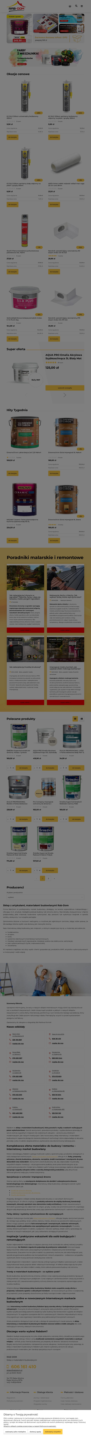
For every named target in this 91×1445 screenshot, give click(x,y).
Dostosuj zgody (35, 1432)
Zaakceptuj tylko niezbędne (15, 1432)
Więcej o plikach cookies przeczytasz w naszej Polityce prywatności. (30, 1426)
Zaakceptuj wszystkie (53, 1432)
